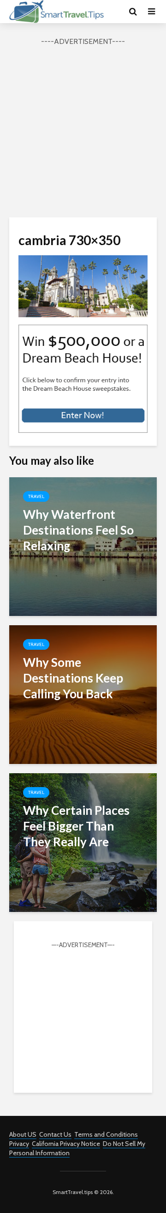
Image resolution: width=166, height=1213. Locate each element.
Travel (36, 496)
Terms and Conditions (106, 1134)
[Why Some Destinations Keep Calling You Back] (83, 693)
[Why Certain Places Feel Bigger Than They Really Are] (83, 841)
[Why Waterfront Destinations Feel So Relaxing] (83, 545)
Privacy (19, 1143)
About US (22, 1134)
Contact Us (55, 1134)
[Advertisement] (83, 130)
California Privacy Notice (66, 1143)
